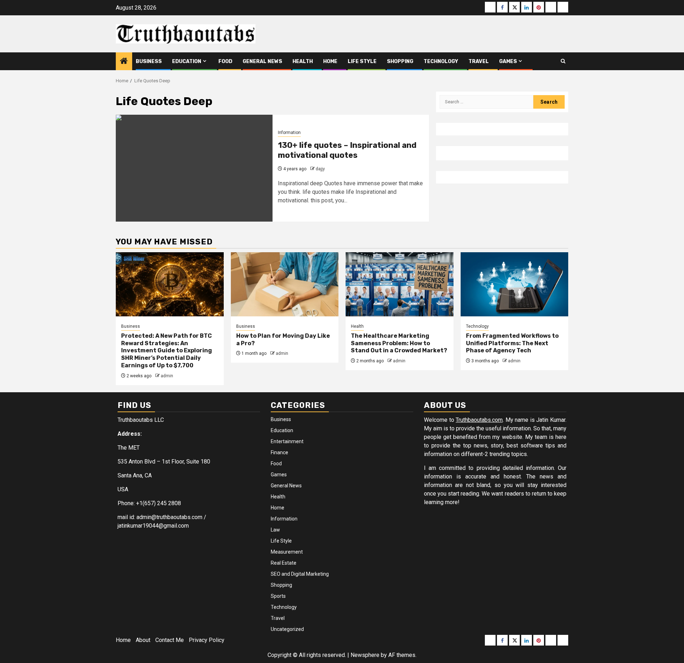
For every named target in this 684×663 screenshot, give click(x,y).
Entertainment (287, 441)
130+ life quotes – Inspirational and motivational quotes (347, 150)
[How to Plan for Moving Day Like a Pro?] (285, 284)
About (143, 640)
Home (330, 61)
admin (167, 375)
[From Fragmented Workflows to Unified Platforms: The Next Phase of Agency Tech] (515, 284)
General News (262, 61)
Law (275, 530)
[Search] (563, 61)
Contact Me (169, 640)
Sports (278, 596)
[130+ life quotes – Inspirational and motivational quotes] (194, 168)
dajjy (320, 168)
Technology (441, 61)
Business (149, 61)
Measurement (287, 552)
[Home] (124, 62)
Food (225, 61)
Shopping (400, 61)
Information (289, 132)
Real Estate (283, 563)
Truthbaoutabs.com (479, 419)
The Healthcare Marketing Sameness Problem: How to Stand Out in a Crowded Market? (399, 343)
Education (186, 61)
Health (302, 61)
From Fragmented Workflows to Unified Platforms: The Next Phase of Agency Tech (512, 343)
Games (508, 61)
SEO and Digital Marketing (300, 574)
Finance (279, 452)
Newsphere (365, 655)
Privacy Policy (206, 640)
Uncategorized (287, 629)
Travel (478, 61)
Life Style (362, 61)
